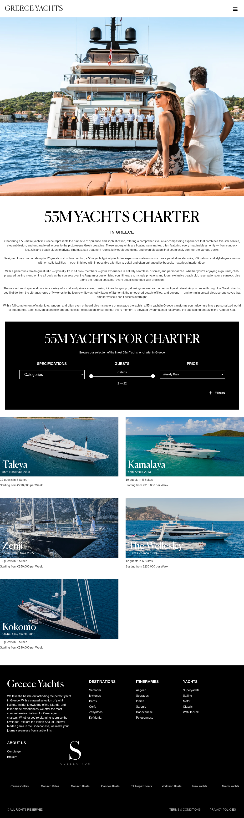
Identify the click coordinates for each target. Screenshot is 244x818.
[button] (235, 9)
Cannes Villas (15, 786)
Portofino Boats (167, 786)
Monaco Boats (75, 786)
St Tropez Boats (137, 786)
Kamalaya (147, 465)
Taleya (15, 465)
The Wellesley (155, 546)
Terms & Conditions (185, 809)
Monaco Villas (45, 786)
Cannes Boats (105, 786)
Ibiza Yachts (195, 786)
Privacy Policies (223, 809)
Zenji (12, 546)
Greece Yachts (34, 8)
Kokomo (19, 627)
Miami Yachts (225, 786)
